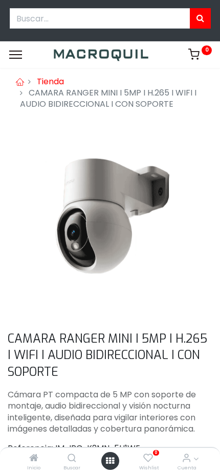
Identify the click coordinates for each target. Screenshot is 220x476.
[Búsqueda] (200, 18)
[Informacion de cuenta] (186, 458)
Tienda (50, 81)
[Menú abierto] (110, 461)
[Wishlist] (148, 458)
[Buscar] (72, 458)
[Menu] (15, 54)
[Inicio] (33, 458)
